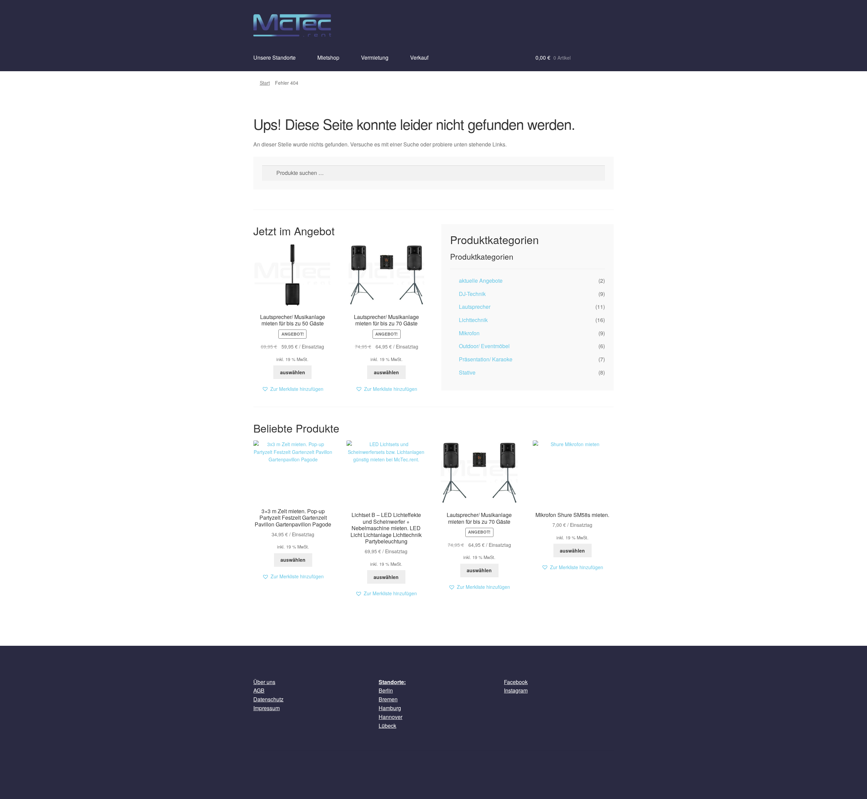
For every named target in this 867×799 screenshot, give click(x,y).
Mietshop (328, 57)
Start (265, 82)
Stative (467, 372)
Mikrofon (469, 333)
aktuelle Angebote (481, 280)
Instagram (516, 690)
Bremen (388, 699)
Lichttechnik (473, 320)
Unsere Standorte (274, 57)
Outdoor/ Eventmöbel (484, 346)
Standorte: (392, 682)
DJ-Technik (472, 294)
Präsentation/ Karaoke (485, 359)
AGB (259, 690)
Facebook (516, 682)
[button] (292, 389)
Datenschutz (268, 699)
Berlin (386, 690)
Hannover (390, 717)
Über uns (264, 682)
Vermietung (374, 57)
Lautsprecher (474, 307)
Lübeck (387, 726)
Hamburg (390, 708)
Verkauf (419, 57)
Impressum (266, 708)
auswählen (292, 372)
